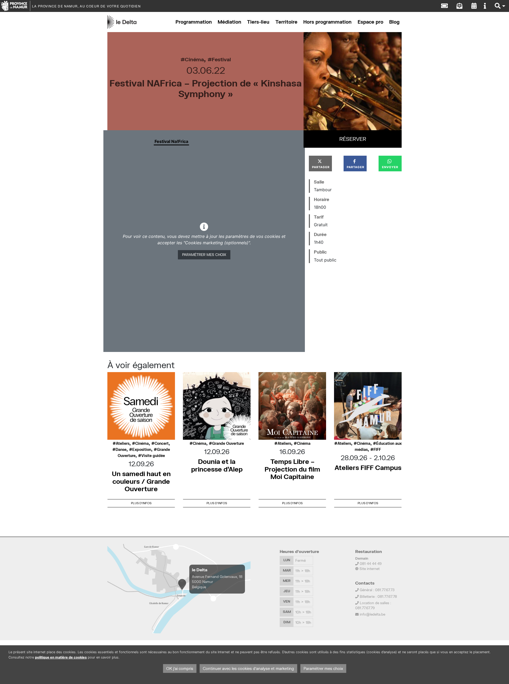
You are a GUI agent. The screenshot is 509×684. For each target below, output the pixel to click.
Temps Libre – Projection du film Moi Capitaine (292, 469)
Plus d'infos (141, 503)
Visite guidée (153, 456)
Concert (162, 443)
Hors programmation (327, 22)
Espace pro (370, 22)
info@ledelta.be (372, 614)
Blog (394, 22)
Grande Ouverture (228, 443)
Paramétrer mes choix (204, 254)
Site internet (369, 569)
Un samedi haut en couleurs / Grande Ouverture (141, 481)
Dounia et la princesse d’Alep (217, 465)
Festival (221, 59)
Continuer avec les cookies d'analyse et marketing (248, 668)
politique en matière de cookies (61, 657)
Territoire (286, 22)
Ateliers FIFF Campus (368, 467)
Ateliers (122, 443)
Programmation (193, 22)
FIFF (377, 449)
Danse (121, 449)
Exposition (141, 449)
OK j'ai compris (179, 668)
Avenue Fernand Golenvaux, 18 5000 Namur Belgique (217, 581)
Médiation (229, 22)
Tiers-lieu (258, 22)
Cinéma (194, 59)
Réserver (352, 139)
